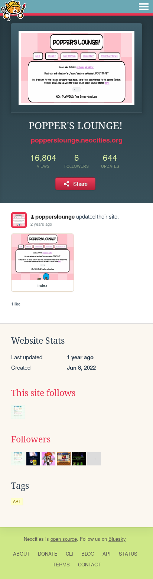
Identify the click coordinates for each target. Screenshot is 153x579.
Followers (31, 439)
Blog (87, 553)
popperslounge (55, 216)
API (106, 553)
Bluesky (117, 538)
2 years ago (41, 224)
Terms (61, 564)
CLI (69, 553)
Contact (89, 564)
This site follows (43, 393)
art (17, 501)
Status (128, 553)
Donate (48, 553)
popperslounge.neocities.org (77, 140)
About (21, 553)
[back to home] (13, 10)
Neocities (34, 538)
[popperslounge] (19, 220)
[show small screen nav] (143, 6)
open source (64, 538)
